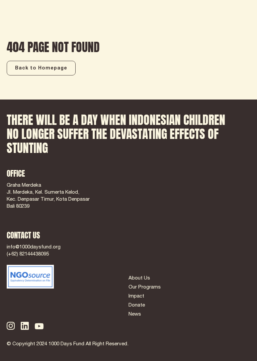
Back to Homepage (41, 68)
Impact (136, 296)
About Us (139, 278)
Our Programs (144, 287)
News (134, 314)
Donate (136, 305)
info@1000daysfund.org (34, 247)
